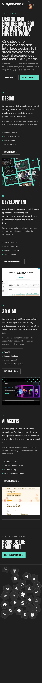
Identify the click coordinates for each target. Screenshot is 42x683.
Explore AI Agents (12, 481)
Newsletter (7, 631)
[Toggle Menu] (38, 4)
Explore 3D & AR (11, 371)
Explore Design (11, 152)
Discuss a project (29, 77)
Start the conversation (13, 555)
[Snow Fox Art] (13, 4)
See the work (10, 77)
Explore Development (13, 261)
